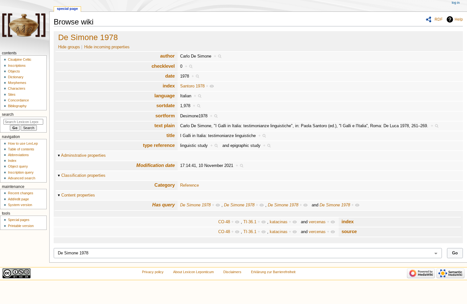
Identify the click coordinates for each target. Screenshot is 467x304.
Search (8, 114)
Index (12, 160)
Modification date (155, 165)
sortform (165, 115)
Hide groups (69, 47)
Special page (67, 8)
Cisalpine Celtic (19, 59)
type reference (159, 145)
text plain (164, 125)
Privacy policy (153, 272)
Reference (189, 185)
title (170, 135)
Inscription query (21, 172)
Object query (18, 166)
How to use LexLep (23, 143)
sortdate (165, 105)
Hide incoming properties (107, 47)
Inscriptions (17, 65)
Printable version (21, 226)
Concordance (18, 100)
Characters (16, 88)
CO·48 (224, 222)
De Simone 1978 (88, 37)
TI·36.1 (249, 222)
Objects (14, 71)
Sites (12, 94)
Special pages (19, 220)
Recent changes (20, 193)
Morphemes (17, 83)
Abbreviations (18, 155)
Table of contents (21, 149)
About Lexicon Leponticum (193, 272)
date (170, 76)
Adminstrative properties (83, 155)
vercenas (317, 222)
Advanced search (21, 178)
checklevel (163, 66)
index (169, 85)
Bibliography (17, 106)
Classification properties (83, 175)
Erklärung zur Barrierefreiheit (273, 272)
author (167, 56)
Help (459, 19)
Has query (163, 204)
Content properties (78, 195)
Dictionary (16, 77)
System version (20, 205)
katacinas (279, 222)
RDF (439, 19)
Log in (456, 2)
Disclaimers (232, 272)
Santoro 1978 (192, 86)
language (164, 95)
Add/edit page (18, 199)
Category (164, 185)
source (349, 231)
